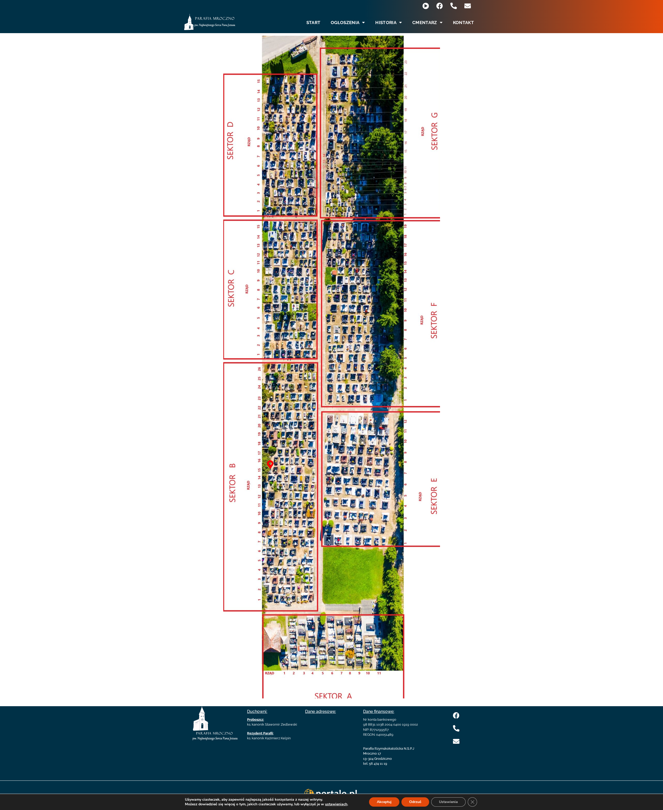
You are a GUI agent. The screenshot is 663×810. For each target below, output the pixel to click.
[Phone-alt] (453, 6)
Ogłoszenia (345, 22)
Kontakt (463, 22)
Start (313, 22)
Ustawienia (448, 801)
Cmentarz (424, 22)
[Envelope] (467, 6)
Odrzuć (415, 801)
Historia (385, 22)
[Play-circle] (425, 6)
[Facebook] (439, 6)
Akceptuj (384, 801)
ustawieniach (336, 804)
